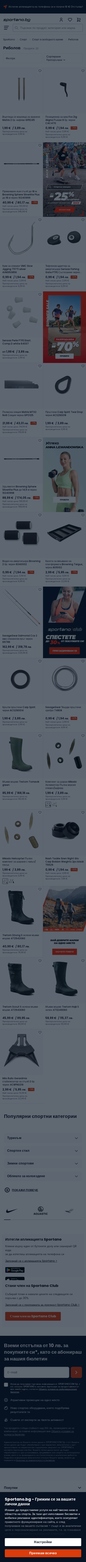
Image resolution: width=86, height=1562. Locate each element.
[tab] (43, 1139)
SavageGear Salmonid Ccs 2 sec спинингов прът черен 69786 (19, 639)
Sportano (9, 39)
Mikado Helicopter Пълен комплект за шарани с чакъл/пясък (19, 861)
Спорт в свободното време (47, 39)
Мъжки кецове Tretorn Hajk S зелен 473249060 (62, 1008)
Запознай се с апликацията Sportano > (31, 1261)
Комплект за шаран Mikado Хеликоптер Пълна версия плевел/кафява (61, 785)
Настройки (43, 1542)
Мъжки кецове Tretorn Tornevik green (20, 783)
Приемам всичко (43, 1553)
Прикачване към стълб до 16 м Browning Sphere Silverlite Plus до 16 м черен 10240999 (21, 194)
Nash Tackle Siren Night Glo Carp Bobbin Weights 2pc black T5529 (64, 861)
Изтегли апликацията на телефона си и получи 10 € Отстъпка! (46, 6)
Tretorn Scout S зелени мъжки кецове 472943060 (20, 1008)
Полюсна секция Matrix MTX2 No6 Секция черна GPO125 (19, 413)
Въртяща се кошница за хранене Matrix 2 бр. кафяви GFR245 (21, 118)
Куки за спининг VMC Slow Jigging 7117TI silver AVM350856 (17, 269)
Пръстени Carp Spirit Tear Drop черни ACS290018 (64, 413)
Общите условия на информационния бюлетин (43, 1390)
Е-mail (12, 1372)
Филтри (10, 58)
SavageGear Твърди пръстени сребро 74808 (63, 709)
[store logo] (30, 20)
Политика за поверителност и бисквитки (35, 1460)
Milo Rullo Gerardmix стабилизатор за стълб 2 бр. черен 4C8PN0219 (18, 1081)
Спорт (23, 39)
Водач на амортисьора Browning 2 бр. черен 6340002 (21, 563)
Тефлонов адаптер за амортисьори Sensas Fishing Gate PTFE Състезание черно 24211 (62, 269)
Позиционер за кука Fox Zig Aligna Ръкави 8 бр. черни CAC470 (61, 120)
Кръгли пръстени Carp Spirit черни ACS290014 (18, 709)
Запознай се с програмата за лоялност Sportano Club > (42, 1305)
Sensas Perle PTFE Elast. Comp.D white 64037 (16, 342)
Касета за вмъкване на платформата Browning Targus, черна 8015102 (64, 564)
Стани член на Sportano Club (33, 1316)
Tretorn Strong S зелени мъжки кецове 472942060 (20, 937)
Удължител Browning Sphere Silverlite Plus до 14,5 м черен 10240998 (19, 490)
